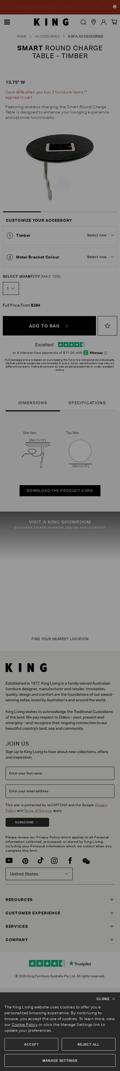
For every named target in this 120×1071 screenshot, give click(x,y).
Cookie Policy (24, 1024)
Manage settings (60, 1060)
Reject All (89, 1044)
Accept (31, 1044)
